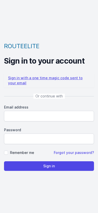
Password (12, 130)
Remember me (22, 152)
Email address (16, 107)
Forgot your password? (74, 152)
